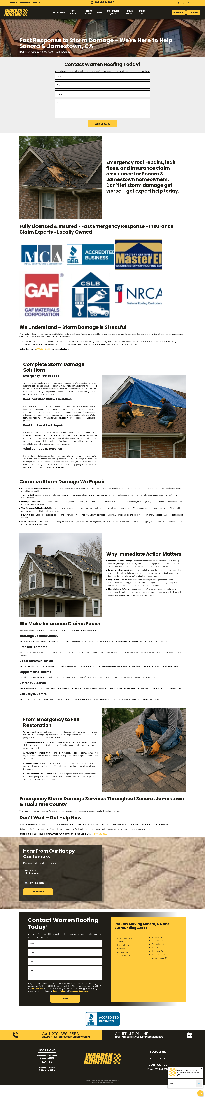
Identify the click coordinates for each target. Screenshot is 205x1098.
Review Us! (38, 891)
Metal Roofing (74, 12)
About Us (142, 12)
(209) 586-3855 (43, 349)
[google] (183, 2)
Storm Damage (89, 12)
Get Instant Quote (113, 12)
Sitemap (88, 1081)
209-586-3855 (161, 1069)
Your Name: (172, 1081)
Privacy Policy (59, 991)
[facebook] (179, 2)
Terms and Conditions (78, 991)
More (99, 12)
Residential (59, 12)
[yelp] (188, 2)
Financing (193, 12)
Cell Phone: (171, 1083)
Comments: (172, 1086)
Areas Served (129, 12)
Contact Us (178, 12)
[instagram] (193, 2)
